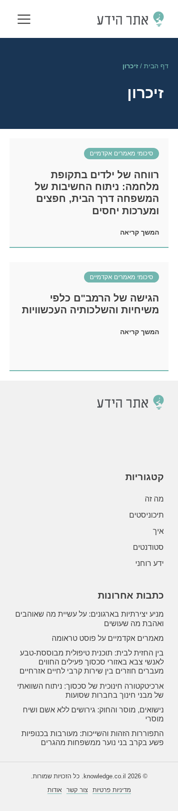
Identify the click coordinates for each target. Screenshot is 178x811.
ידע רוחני (149, 563)
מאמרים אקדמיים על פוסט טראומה (108, 638)
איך (158, 531)
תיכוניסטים (146, 515)
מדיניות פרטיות (112, 789)
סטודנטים (148, 547)
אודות (54, 789)
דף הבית (156, 66)
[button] (24, 20)
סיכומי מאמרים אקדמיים (121, 153)
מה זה (154, 499)
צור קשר (77, 789)
